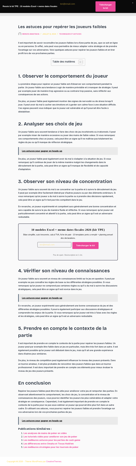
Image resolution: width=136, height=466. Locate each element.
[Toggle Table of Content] (79, 62)
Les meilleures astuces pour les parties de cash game (52, 440)
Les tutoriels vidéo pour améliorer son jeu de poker (50, 436)
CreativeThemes (53, 461)
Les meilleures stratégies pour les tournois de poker (51, 447)
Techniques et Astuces (70, 34)
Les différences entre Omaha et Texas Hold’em (49, 443)
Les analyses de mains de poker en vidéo (45, 433)
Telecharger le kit (85, 245)
